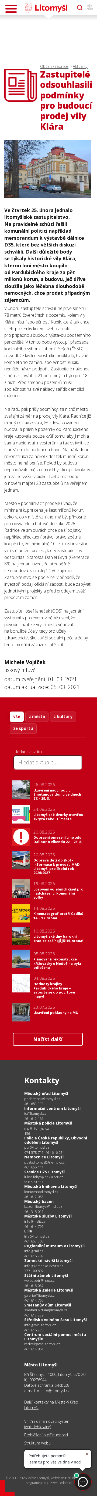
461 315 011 (33, 1211)
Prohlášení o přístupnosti (46, 1434)
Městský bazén (39, 1201)
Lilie (28, 1231)
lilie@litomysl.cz (36, 1236)
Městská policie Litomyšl (48, 1123)
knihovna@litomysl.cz (41, 1192)
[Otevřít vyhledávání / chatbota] (79, 7)
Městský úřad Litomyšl (46, 1093)
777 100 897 (33, 1270)
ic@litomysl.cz (35, 1113)
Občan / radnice (54, 66)
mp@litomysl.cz (36, 1128)
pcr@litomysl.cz (36, 1147)
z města (37, 716)
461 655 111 (33, 1167)
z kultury (63, 716)
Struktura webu (37, 1443)
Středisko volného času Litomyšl (55, 1319)
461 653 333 (33, 1103)
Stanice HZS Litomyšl (44, 1171)
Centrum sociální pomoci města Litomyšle (55, 1336)
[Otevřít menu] (11, 9)
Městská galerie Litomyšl (48, 1290)
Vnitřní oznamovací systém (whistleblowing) (47, 1424)
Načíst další (48, 1039)
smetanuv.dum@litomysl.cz (46, 1310)
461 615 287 (33, 1256)
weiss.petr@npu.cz (39, 1281)
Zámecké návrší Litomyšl (48, 1260)
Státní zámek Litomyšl (46, 1275)
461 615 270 (33, 1330)
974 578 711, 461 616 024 (44, 1152)
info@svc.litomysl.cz (40, 1325)
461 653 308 (33, 1241)
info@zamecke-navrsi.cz (43, 1266)
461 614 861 (33, 1349)
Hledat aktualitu (27, 751)
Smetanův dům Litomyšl (47, 1305)
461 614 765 (33, 1300)
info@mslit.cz (35, 1221)
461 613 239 (33, 1315)
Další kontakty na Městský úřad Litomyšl (51, 1404)
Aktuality (80, 66)
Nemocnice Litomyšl (44, 1156)
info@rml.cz (33, 1251)
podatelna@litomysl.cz (42, 1099)
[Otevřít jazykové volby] (90, 7)
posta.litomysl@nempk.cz (44, 1162)
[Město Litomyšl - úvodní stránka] (46, 7)
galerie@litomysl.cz (39, 1295)
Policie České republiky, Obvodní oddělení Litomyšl (55, 1140)
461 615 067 (33, 1285)
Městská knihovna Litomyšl (50, 1186)
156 (27, 1133)
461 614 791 (33, 1226)
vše (16, 716)
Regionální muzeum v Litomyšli (54, 1245)
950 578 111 (33, 1182)
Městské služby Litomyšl (48, 1216)
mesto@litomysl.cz (53, 1390)
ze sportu (23, 728)
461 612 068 (33, 1196)
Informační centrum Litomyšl (52, 1108)
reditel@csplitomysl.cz (42, 1344)
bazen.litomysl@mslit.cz (43, 1207)
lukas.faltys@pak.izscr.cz (43, 1177)
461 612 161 (33, 1118)
